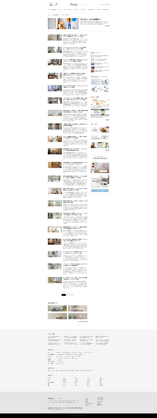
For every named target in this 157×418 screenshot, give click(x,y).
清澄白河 (73, 370)
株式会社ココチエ (54, 409)
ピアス (76, 379)
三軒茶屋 (61, 370)
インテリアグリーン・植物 (69, 356)
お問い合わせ (100, 404)
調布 (89, 370)
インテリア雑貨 (77, 356)
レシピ (49, 352)
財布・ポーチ (62, 361)
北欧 (75, 382)
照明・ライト (61, 356)
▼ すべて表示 (107, 25)
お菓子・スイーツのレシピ (88, 352)
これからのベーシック (89, 403)
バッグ (58, 361)
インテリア (50, 356)
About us (99, 403)
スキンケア (64, 382)
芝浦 (92, 370)
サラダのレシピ (74, 352)
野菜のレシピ (59, 352)
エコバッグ (101, 379)
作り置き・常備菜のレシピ (66, 352)
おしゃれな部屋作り (55, 14)
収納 (48, 383)
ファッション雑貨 (51, 361)
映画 (88, 382)
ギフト (76, 385)
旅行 (88, 385)
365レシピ (87, 405)
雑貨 (57, 363)
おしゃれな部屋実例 (60, 354)
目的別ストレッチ (67, 358)
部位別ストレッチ (74, 358)
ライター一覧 (100, 401)
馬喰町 (69, 370)
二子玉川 (52, 370)
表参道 (66, 370)
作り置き (64, 379)
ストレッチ (50, 358)
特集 (86, 399)
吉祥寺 (86, 370)
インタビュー (102, 385)
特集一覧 (107, 119)
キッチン (49, 379)
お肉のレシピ (81, 352)
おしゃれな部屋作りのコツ (69, 354)
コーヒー (88, 379)
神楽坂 (77, 370)
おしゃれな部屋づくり (51, 382)
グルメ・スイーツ (62, 363)
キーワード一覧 (100, 399)
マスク (101, 382)
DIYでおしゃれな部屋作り (79, 354)
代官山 (49, 370)
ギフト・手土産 (50, 363)
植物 (48, 385)
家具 (57, 356)
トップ (49, 14)
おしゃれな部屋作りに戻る (82, 321)
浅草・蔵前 (82, 370)
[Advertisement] (100, 41)
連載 (86, 401)
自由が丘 (57, 370)
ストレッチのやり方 (60, 358)
